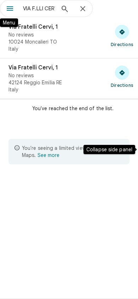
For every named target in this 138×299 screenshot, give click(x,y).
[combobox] (39, 8)
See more (48, 155)
